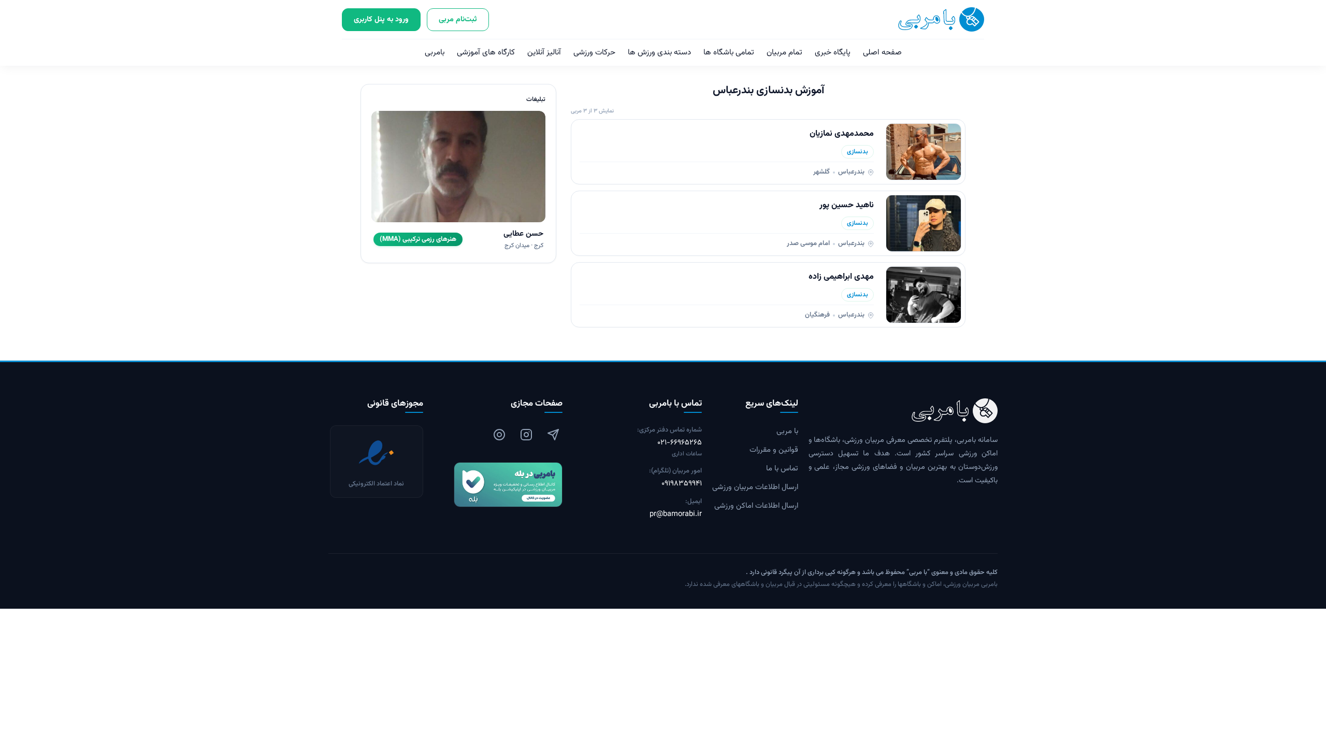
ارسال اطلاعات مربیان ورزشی (755, 487)
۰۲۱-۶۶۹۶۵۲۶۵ (679, 443)
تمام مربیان (784, 53)
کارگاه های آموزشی (486, 53)
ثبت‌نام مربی (458, 19)
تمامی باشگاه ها (728, 53)
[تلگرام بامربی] (553, 434)
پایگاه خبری (833, 53)
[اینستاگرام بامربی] (526, 434)
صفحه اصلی (882, 53)
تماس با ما (782, 469)
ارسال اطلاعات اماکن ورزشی (756, 506)
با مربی (787, 431)
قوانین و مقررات (774, 450)
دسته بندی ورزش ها (659, 53)
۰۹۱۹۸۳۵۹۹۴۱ (681, 484)
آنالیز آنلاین (544, 53)
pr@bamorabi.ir (676, 514)
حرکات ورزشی (594, 53)
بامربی (434, 53)
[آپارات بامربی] (499, 434)
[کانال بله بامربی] (498, 484)
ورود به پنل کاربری (381, 19)
